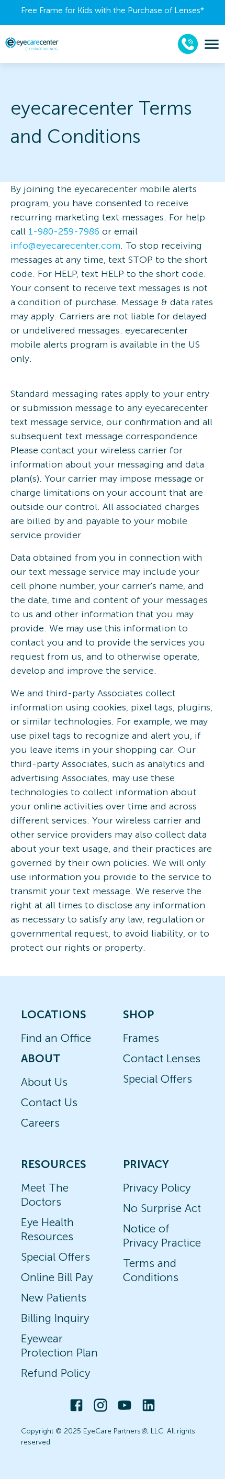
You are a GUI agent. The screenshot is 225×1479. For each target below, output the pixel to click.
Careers (40, 1122)
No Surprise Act (162, 1208)
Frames (141, 1037)
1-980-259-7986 (63, 231)
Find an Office (56, 1037)
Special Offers (157, 1078)
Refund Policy (55, 1373)
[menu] (212, 44)
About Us (44, 1081)
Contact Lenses (161, 1058)
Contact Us (49, 1102)
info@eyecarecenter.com (65, 245)
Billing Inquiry (55, 1318)
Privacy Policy (156, 1187)
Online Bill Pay (57, 1277)
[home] (32, 43)
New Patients (53, 1297)
